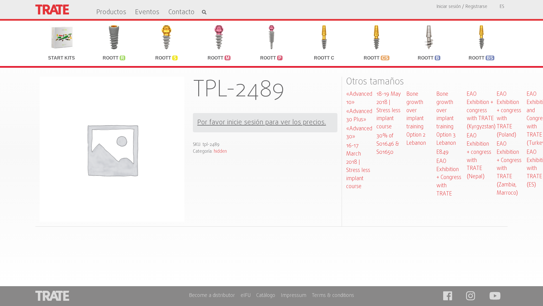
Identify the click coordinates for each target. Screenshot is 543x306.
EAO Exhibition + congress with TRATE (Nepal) (479, 156)
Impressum (293, 296)
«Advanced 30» (359, 133)
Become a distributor (212, 296)
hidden (220, 151)
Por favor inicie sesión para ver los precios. (261, 123)
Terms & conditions (333, 296)
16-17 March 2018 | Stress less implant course (358, 166)
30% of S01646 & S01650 (387, 144)
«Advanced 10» (359, 98)
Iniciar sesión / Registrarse (462, 6)
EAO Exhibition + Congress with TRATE (448, 177)
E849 (442, 152)
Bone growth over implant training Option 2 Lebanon (416, 118)
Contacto (181, 12)
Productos (111, 12)
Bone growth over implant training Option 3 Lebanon (446, 118)
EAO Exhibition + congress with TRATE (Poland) (509, 114)
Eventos (147, 12)
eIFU (246, 296)
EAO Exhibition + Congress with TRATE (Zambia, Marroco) (509, 168)
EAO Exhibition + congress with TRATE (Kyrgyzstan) (481, 110)
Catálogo (265, 296)
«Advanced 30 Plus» (359, 115)
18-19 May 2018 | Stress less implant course (388, 110)
